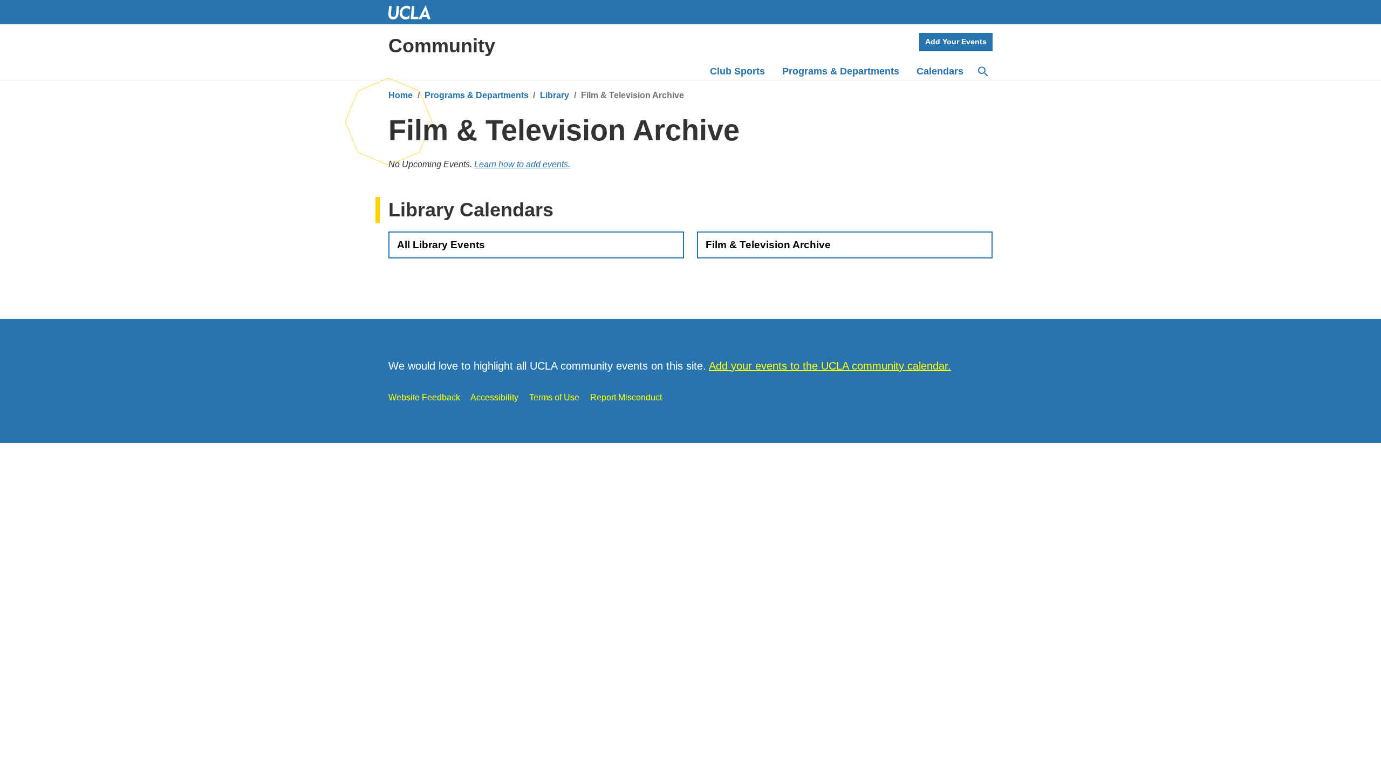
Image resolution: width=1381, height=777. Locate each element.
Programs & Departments (477, 95)
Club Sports (737, 71)
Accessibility (494, 397)
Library (554, 95)
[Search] (982, 71)
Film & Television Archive (768, 244)
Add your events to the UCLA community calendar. (830, 366)
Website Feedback (424, 397)
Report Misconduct (626, 397)
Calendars (940, 71)
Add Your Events (956, 41)
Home (400, 95)
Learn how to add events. (522, 164)
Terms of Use (554, 397)
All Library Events (441, 244)
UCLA (414, 12)
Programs (840, 71)
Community (441, 46)
